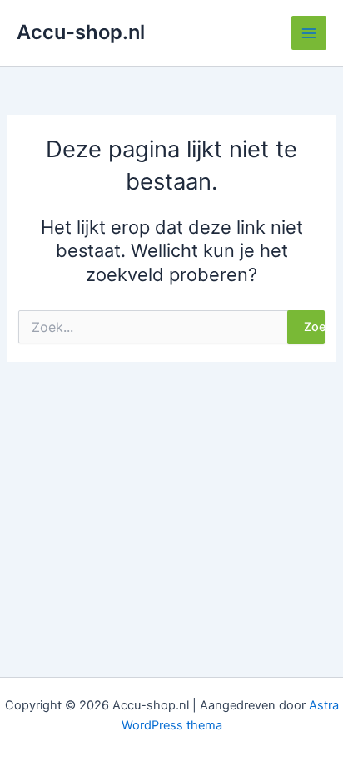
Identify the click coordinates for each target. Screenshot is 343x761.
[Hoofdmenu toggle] (308, 33)
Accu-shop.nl (81, 32)
